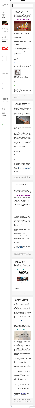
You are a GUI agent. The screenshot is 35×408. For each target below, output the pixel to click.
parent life (26, 254)
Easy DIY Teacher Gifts (4, 109)
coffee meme (15, 292)
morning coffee (25, 292)
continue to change (16, 177)
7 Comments (26, 293)
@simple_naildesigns (21, 167)
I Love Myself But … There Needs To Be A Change (21, 185)
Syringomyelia (16, 178)
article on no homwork (24, 399)
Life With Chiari (22, 177)
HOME (2, 9)
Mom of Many (23, 254)
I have (21, 136)
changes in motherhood (16, 253)
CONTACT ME (5, 13)
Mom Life (20, 252)
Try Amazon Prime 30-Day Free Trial (22, 19)
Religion (27, 254)
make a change (20, 96)
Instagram (5, 29)
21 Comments (25, 178)
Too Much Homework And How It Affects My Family (21, 300)
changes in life (27, 176)
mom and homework (19, 400)
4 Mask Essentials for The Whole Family (4, 111)
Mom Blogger (19, 292)
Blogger (25, 176)
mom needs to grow (20, 254)
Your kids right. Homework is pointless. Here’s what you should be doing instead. (23, 320)
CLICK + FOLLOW (4, 41)
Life (25, 253)
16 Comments (16, 97)
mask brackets (27, 96)
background (20, 190)
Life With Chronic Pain (26, 177)
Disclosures (3, 15)
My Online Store (3, 17)
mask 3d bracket (24, 96)
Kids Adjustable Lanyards (17, 37)
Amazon (15, 88)
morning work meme (16, 293)
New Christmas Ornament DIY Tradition (4, 107)
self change (29, 254)
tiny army (20, 342)
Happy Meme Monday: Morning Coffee (20, 261)
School (25, 401)
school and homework (28, 401)
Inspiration (19, 177)
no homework (28, 400)
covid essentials (15, 95)
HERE (3, 72)
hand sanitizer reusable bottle (20, 95)
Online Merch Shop (27, 168)
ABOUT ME (3, 10)
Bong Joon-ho (18, 189)
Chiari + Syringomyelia (22, 176)
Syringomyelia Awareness (20, 178)
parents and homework (22, 401)
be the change (23, 252)
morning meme (28, 292)
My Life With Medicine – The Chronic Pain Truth (5, 115)
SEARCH (3, 16)
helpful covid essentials (26, 95)
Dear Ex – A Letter (4, 113)
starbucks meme (22, 293)
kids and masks (17, 96)
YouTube (3, 29)
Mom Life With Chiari (5, 5)
